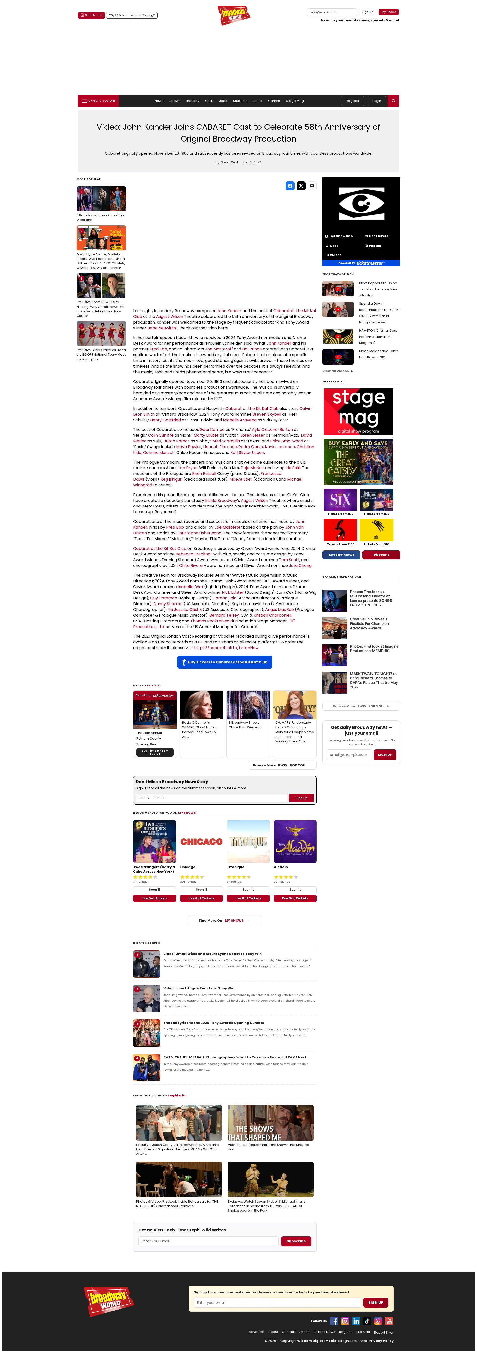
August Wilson (169, 316)
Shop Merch (93, 15)
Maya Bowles (188, 447)
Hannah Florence (220, 447)
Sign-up (368, 12)
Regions (345, 1332)
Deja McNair (252, 468)
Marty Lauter (206, 435)
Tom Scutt (289, 560)
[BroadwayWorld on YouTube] (389, 1321)
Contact (288, 1332)
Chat (209, 100)
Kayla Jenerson (280, 447)
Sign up (385, 754)
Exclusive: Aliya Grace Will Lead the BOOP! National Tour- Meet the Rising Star (101, 342)
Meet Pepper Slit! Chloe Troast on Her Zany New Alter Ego (378, 289)
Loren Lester (253, 435)
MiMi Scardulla (226, 441)
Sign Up (375, 1302)
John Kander (229, 311)
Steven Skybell (267, 414)
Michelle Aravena (240, 420)
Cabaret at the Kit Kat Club (251, 408)
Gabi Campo (212, 429)
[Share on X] (301, 185)
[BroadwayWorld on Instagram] (345, 1321)
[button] (393, 101)
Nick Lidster (233, 592)
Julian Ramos (177, 441)
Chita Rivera (191, 565)
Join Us (304, 1332)
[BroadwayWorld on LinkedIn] (356, 1321)
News (159, 100)
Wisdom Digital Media (317, 1340)
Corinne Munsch (159, 452)
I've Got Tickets (155, 898)
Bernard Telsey (224, 615)
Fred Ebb (158, 349)
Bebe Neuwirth (161, 328)
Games (274, 100)
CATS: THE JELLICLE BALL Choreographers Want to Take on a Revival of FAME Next (234, 1057)
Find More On (221, 920)
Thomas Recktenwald (211, 621)
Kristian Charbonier (272, 615)
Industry (192, 100)
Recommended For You (341, 577)
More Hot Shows (341, 555)
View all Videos (335, 371)
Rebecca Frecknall (194, 554)
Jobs (223, 100)
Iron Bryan (187, 468)
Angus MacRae (279, 609)
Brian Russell (204, 473)
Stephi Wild (176, 1095)
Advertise (256, 1332)
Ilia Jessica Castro (185, 609)
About (273, 1332)
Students (240, 100)
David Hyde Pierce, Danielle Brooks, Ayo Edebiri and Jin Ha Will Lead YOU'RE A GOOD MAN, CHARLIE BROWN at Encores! (101, 249)
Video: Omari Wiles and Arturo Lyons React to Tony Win (212, 953)
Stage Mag (295, 100)
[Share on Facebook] (290, 185)
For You (154, 685)
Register (352, 100)
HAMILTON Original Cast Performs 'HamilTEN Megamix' (378, 336)
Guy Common (163, 598)
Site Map (363, 1332)
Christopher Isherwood (198, 533)
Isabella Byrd (190, 587)
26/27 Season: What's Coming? (132, 15)
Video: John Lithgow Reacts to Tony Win (198, 988)
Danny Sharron (168, 604)
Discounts (381, 555)
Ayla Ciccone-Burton (272, 429)
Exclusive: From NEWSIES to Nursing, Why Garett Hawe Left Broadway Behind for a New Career (100, 297)
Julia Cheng (300, 565)
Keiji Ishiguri (171, 479)
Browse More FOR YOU (279, 765)
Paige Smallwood (286, 441)
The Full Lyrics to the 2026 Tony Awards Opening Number (213, 1022)
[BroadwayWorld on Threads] (378, 1321)
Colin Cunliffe (161, 435)
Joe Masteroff (219, 349)
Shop (257, 100)
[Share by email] (312, 185)
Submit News (324, 1332)
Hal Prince (252, 349)
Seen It (154, 890)
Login (376, 100)
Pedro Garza (250, 447)
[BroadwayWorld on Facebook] (334, 1321)
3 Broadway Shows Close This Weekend (100, 205)
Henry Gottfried (165, 420)
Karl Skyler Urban (247, 452)
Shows (174, 100)
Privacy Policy (381, 1340)
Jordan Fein (224, 598)
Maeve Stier (240, 479)
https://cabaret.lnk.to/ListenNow (226, 648)
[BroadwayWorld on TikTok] (367, 1321)
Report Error (384, 1332)
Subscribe (296, 1241)
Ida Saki (292, 468)
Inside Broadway (221, 500)
